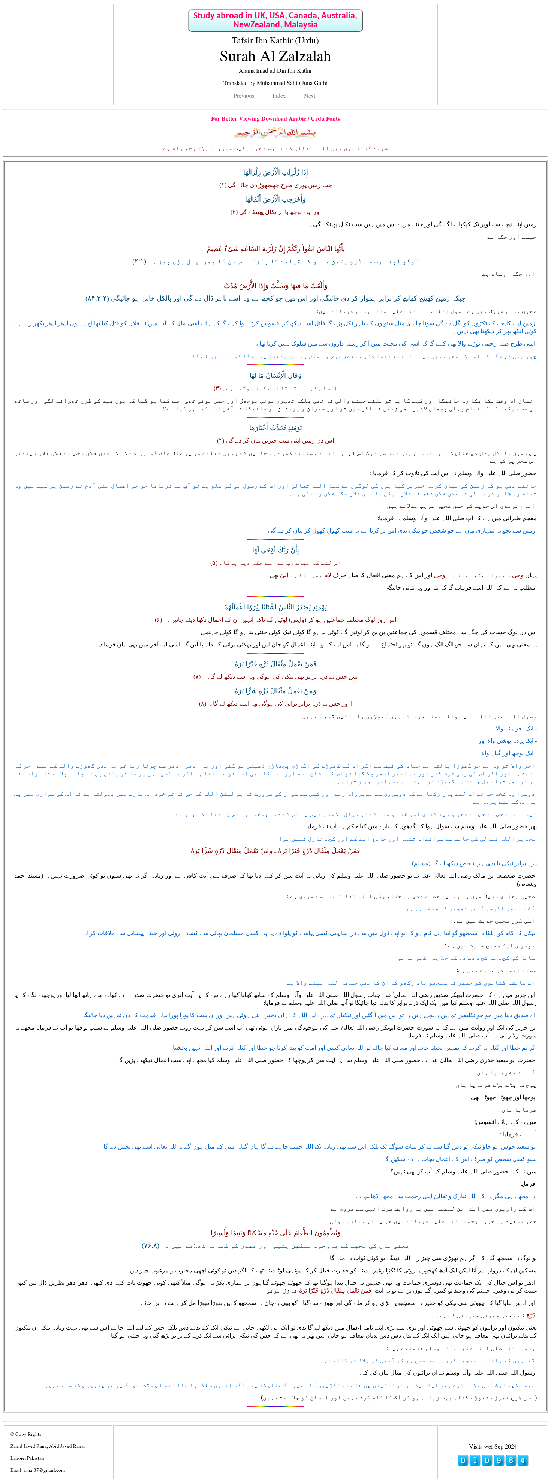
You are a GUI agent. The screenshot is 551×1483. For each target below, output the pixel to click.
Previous (244, 95)
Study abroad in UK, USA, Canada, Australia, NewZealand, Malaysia (275, 21)
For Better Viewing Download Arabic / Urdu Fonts (275, 118)
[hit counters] (493, 1464)
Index (279, 95)
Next (309, 95)
